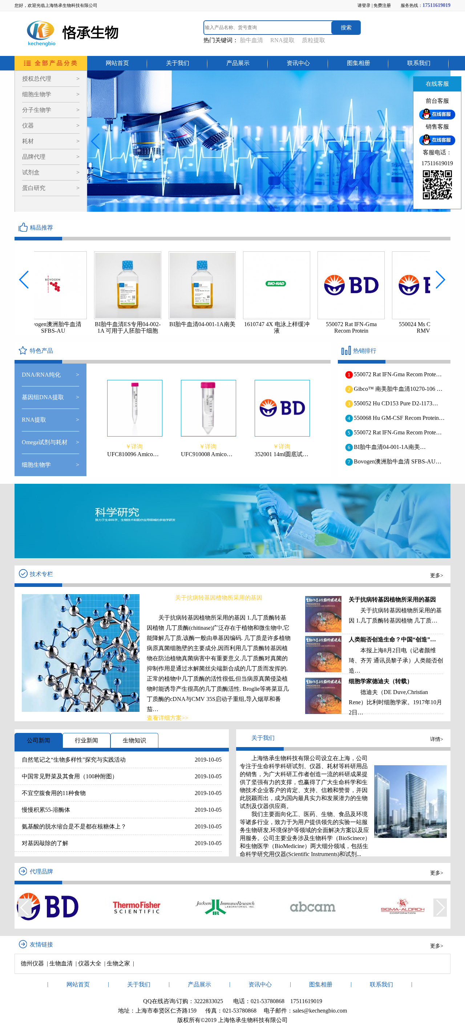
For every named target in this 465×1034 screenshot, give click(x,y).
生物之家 (118, 963)
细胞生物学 (51, 94)
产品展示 (238, 63)
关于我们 (177, 63)
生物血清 (61, 963)
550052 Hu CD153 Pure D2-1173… (396, 403)
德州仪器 (32, 963)
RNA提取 (282, 40)
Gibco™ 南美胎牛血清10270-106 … (398, 389)
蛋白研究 (51, 188)
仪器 (51, 125)
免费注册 (382, 5)
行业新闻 (86, 740)
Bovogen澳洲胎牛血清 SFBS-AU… (397, 461)
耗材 (51, 141)
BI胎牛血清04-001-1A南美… (390, 447)
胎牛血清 (251, 40)
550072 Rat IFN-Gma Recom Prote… (398, 374)
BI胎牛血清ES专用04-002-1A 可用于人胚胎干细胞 (87, 327)
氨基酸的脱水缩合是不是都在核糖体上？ (74, 826)
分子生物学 (51, 110)
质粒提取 (313, 40)
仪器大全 (89, 963)
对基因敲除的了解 (45, 843)
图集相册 (358, 63)
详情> (436, 739)
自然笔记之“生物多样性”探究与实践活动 (74, 760)
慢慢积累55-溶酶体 (46, 810)
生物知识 (134, 740)
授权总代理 (51, 79)
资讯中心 (298, 63)
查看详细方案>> (167, 718)
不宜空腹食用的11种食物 (54, 793)
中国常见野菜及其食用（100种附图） (70, 776)
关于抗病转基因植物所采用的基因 (392, 599)
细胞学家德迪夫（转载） (381, 681)
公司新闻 (38, 740)
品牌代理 (51, 157)
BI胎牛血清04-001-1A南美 (162, 324)
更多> (436, 575)
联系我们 (418, 63)
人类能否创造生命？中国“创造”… (392, 639)
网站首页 (117, 63)
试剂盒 (51, 172)
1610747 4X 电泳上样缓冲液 (236, 327)
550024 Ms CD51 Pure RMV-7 (385, 327)
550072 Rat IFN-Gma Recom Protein (310, 327)
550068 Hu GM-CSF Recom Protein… (399, 418)
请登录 (364, 5)
